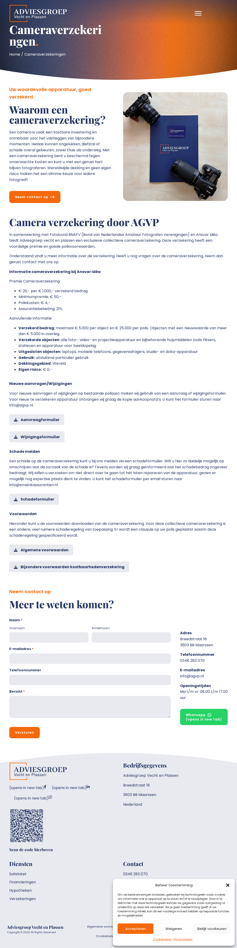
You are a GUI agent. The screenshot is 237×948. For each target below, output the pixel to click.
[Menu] (198, 13)
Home (14, 54)
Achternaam (101, 628)
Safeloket (18, 874)
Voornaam (17, 628)
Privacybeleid (183, 939)
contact (29, 262)
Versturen (24, 732)
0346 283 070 (192, 660)
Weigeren (173, 928)
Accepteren (135, 928)
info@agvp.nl (192, 676)
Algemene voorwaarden (106, 926)
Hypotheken (20, 890)
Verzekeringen (22, 898)
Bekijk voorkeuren (212, 928)
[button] (227, 885)
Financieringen (22, 882)
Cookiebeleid (162, 939)
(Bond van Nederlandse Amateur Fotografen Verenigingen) (135, 234)
